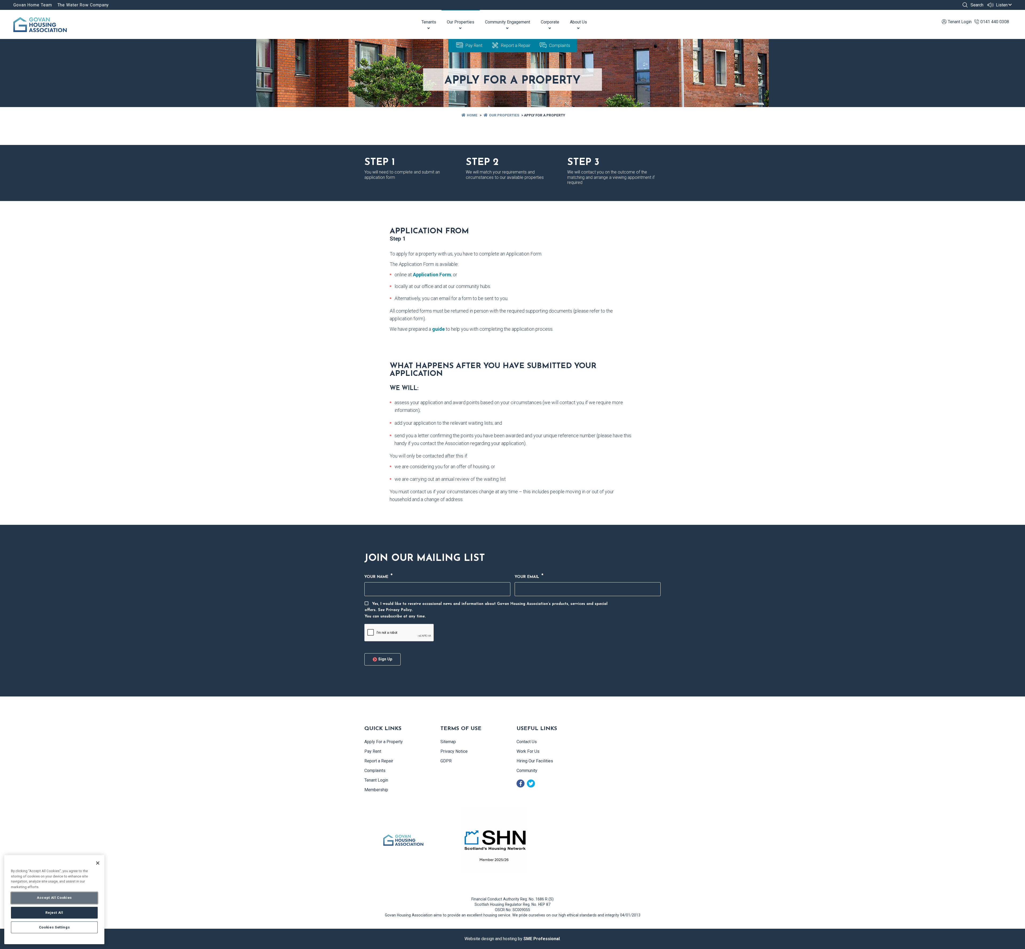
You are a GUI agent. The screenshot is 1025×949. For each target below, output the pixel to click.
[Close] (98, 863)
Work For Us (528, 751)
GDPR (446, 760)
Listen (1001, 4)
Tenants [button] (428, 22)
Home (472, 115)
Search (976, 4)
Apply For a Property (383, 741)
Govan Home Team (32, 4)
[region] (54, 899)
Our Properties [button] (460, 22)
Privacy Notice (454, 751)
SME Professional (541, 938)
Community (527, 770)
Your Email (529, 576)
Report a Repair (515, 45)
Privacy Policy (399, 610)
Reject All (54, 913)
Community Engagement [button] (507, 22)
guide (438, 329)
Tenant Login (376, 780)
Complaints (559, 45)
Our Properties (504, 115)
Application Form (432, 274)
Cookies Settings (54, 927)
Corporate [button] (550, 22)
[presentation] (399, 633)
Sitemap (448, 741)
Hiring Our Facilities (535, 760)
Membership (376, 789)
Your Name (378, 576)
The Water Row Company (83, 4)
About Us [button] (578, 22)
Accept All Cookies (54, 898)
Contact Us (527, 741)
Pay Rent (474, 45)
